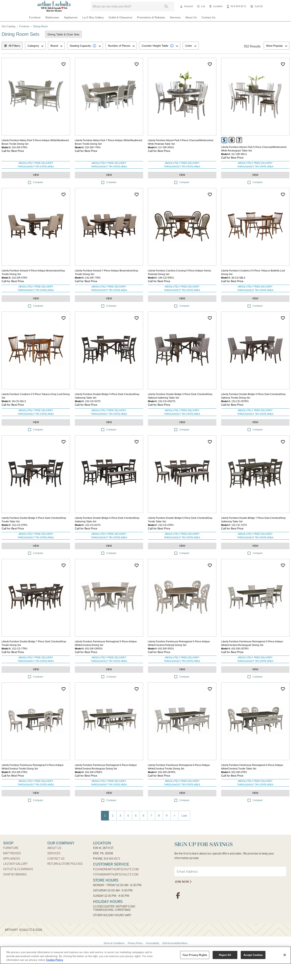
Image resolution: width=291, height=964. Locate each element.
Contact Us (208, 17)
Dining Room (40, 26)
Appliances (71, 17)
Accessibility (152, 943)
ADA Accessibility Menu (174, 943)
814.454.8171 (112, 858)
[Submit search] (166, 6)
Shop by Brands (15, 874)
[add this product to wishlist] (63, 64)
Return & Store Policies (65, 864)
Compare (38, 182)
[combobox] (35, 46)
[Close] (284, 955)
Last (184, 815)
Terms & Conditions (114, 943)
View (36, 175)
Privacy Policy (135, 943)
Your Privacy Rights (194, 954)
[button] (181, 6)
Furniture (35, 17)
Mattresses (52, 17)
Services (175, 17)
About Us (191, 17)
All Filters (14, 45)
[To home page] (54, 6)
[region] (145, 955)
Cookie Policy (54, 959)
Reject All (225, 954)
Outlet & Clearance (120, 17)
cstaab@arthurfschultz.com (115, 874)
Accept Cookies (253, 954)
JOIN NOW (182, 882)
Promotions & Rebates (151, 17)
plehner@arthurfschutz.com (116, 869)
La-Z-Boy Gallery (93, 17)
